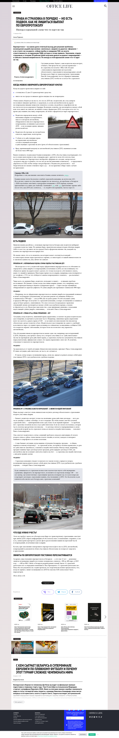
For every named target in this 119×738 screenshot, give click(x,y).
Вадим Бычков (18, 680)
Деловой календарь (101, 1)
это (53, 186)
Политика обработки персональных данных (22, 719)
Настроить (83, 734)
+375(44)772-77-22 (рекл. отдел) (41, 721)
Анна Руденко (18, 37)
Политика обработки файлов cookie (20, 721)
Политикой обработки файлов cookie (47, 736)
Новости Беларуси (17, 723)
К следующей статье (47, 583)
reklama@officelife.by (39, 723)
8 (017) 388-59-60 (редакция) (41, 717)
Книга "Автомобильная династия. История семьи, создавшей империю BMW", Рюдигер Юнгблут (94, 628)
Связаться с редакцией (40, 714)
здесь (66, 175)
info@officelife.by (38, 719)
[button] (105, 617)
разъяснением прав (77, 725)
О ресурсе (15, 714)
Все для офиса (57, 1)
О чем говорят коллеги (39, 716)
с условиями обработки (78, 724)
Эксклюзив (15, 1)
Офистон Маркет (44, 1)
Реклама (33, 1)
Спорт (15, 659)
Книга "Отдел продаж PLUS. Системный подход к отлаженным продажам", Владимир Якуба (47, 628)
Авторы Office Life (17, 716)
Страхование (17, 12)
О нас (24, 1)
